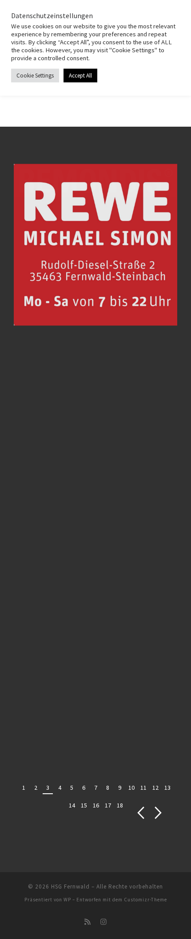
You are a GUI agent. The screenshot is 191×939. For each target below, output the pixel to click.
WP (67, 899)
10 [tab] (131, 788)
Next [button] (158, 813)
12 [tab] (155, 788)
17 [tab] (108, 805)
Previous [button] (141, 813)
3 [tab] (47, 788)
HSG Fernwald (70, 886)
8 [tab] (107, 788)
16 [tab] (96, 805)
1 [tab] (23, 788)
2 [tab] (35, 788)
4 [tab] (59, 788)
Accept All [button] (80, 75)
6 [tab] (83, 788)
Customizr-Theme (145, 899)
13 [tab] (167, 788)
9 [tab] (119, 788)
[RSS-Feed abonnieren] (87, 922)
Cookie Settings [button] (35, 75)
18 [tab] (120, 805)
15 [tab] (84, 805)
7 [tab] (95, 788)
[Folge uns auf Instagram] (103, 922)
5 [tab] (71, 788)
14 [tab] (72, 805)
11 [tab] (143, 788)
